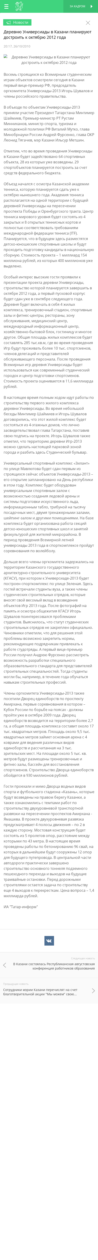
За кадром (77, 6)
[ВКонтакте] (49, 941)
